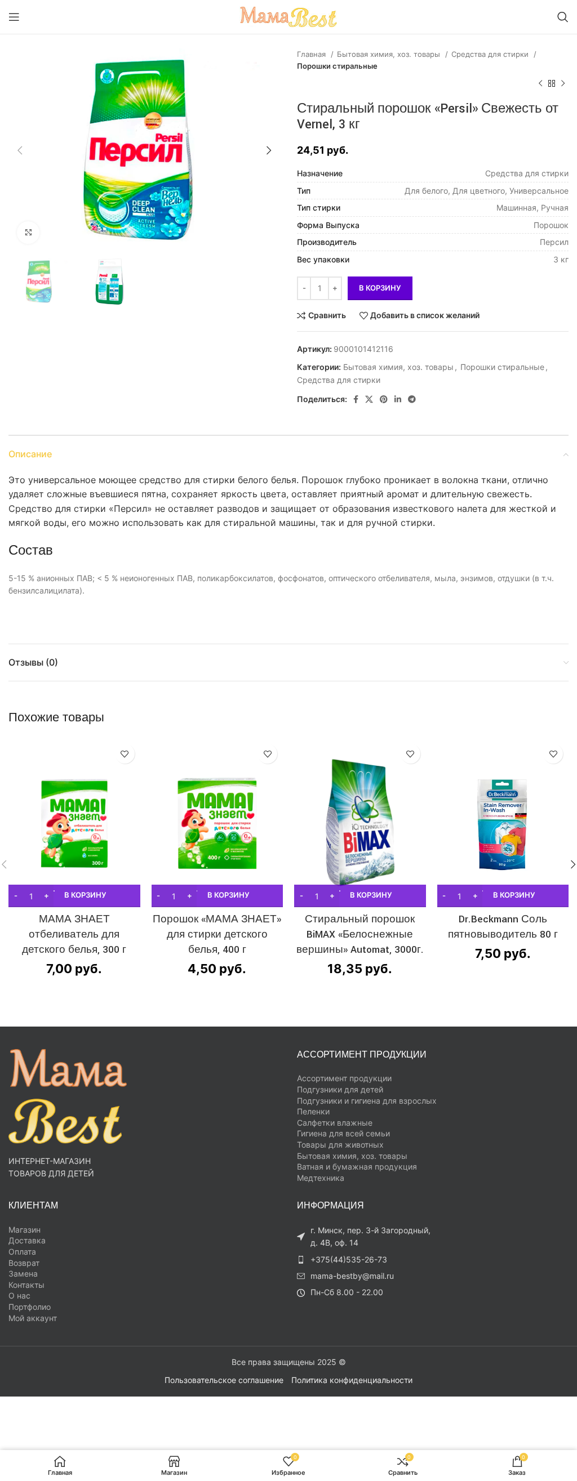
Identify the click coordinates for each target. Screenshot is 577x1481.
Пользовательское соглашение (224, 1380)
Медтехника (320, 1178)
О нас (19, 1295)
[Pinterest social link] (383, 399)
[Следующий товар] (563, 84)
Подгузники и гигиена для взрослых (367, 1100)
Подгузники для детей (340, 1089)
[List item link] (367, 1260)
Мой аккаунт (32, 1318)
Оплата (22, 1251)
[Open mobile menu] (14, 17)
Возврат (23, 1263)
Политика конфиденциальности (351, 1380)
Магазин (24, 1229)
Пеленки (313, 1111)
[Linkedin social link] (398, 399)
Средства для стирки (491, 54)
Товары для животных (340, 1144)
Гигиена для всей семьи (343, 1133)
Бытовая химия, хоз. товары (389, 54)
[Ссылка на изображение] (67, 1095)
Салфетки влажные (334, 1122)
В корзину (380, 287)
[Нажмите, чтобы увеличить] (28, 232)
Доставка (27, 1240)
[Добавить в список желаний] (125, 754)
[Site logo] (288, 16)
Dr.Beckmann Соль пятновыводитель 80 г (503, 927)
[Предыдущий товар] (540, 84)
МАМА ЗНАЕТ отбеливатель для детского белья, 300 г (74, 934)
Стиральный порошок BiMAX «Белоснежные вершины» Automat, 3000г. (360, 934)
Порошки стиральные (337, 65)
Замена (23, 1273)
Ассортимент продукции (344, 1078)
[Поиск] (563, 17)
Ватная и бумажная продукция (357, 1166)
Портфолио (29, 1307)
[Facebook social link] (356, 399)
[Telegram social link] (412, 399)
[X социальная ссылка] (369, 399)
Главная (312, 54)
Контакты (26, 1285)
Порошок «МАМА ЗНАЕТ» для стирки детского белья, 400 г (217, 934)
